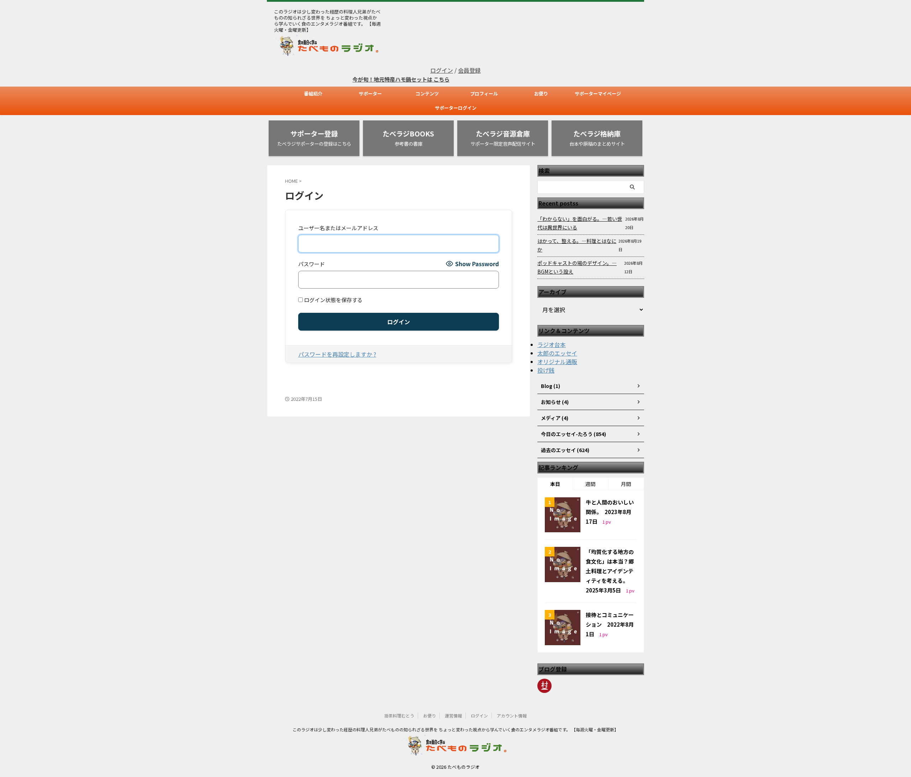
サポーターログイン (455, 107)
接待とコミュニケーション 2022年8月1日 (610, 624)
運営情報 (453, 716)
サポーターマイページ (598, 93)
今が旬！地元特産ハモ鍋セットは (377, 79)
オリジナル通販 (557, 361)
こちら (426, 79)
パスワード (311, 264)
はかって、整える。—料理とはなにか (576, 245)
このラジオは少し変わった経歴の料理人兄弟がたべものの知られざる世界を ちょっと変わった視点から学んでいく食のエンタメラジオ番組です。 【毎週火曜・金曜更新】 (455, 729)
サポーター (370, 93)
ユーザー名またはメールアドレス (338, 228)
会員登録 (469, 70)
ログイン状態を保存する (333, 300)
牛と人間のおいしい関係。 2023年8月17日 (610, 511)
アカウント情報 (512, 716)
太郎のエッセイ (557, 353)
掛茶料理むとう (399, 716)
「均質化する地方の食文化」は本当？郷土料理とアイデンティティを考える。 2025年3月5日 (610, 571)
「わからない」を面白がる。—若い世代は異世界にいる (579, 223)
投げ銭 (545, 370)
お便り (541, 93)
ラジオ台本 (551, 344)
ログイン (441, 70)
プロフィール (484, 93)
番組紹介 (313, 93)
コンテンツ (427, 93)
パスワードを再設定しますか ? (337, 354)
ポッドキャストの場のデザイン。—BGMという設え (577, 267)
